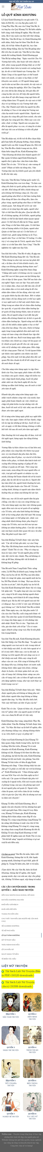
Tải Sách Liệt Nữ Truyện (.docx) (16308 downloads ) (18, 984)
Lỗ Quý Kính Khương (11, 935)
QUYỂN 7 (11, 1114)
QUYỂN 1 (11, 1014)
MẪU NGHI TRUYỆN (11, 1017)
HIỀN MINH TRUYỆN (32, 1018)
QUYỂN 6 (32, 1081)
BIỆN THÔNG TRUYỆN (32, 1084)
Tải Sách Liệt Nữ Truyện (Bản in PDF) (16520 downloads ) (21, 973)
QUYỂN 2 (32, 1014)
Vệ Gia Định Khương (10, 926)
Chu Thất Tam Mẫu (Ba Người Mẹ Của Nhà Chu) (20, 920)
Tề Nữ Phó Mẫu (8, 930)
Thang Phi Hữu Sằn (10, 914)
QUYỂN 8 (32, 1114)
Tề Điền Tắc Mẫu (9, 959)
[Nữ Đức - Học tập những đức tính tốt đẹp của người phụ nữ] (21, 6)
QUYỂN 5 (11, 1081)
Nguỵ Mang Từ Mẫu (10, 954)
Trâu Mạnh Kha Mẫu (11, 945)
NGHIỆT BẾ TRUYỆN (11, 1117)
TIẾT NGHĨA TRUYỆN (10, 1084)
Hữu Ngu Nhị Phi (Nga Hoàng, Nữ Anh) (18, 895)
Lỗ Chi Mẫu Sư (8, 949)
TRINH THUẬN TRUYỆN (32, 1051)
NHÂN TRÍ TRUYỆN (11, 1050)
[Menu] (3, 6)
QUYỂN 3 (11, 1047)
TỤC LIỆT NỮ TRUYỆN (32, 1117)
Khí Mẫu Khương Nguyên (13, 900)
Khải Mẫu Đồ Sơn (9, 909)
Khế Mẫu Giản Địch (10, 904)
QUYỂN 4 (32, 1047)
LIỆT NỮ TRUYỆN (15, 966)
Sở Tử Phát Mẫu (9, 940)
